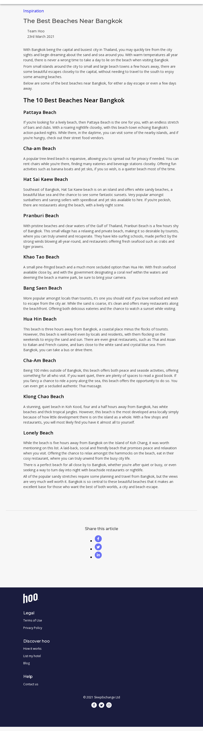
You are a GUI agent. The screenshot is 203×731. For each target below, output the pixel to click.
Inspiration (33, 11)
